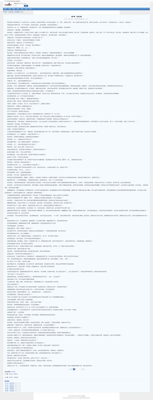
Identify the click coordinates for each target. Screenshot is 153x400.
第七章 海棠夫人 (13, 374)
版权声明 (79, 396)
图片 (20, 3)
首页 (5, 12)
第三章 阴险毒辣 (9, 387)
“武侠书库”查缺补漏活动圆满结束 (13, 1)
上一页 (70, 369)
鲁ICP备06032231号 (85, 397)
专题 (25, 3)
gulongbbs (70, 397)
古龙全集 (10, 12)
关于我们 (70, 396)
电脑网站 (83, 396)
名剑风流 (17, 12)
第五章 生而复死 (13, 377)
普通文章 (16, 3)
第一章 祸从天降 (9, 383)
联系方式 (74, 396)
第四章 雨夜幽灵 (9, 389)
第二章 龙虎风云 (9, 385)
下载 (22, 3)
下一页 (82, 369)
